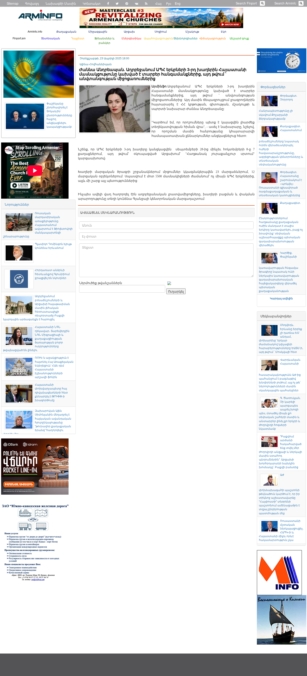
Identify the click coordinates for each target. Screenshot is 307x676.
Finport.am (19, 38)
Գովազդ (32, 3)
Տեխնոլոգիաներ (186, 38)
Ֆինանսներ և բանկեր (104, 40)
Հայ (158, 3)
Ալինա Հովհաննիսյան (96, 64)
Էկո (223, 31)
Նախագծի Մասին (61, 3)
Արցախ (129, 31)
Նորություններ (17, 204)
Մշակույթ (192, 31)
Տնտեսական (50, 38)
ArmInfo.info (35, 31)
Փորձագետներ (272, 86)
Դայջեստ (77, 38)
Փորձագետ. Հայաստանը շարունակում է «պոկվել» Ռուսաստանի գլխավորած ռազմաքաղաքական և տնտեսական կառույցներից (280, 183)
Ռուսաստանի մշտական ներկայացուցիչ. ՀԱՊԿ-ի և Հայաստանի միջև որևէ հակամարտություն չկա (281, 530)
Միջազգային (97, 31)
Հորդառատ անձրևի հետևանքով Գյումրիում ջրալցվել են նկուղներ (52, 273)
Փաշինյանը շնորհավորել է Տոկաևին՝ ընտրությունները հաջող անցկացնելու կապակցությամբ (59, 114)
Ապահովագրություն (158, 38)
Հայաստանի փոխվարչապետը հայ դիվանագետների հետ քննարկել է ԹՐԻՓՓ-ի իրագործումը (51, 392)
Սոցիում (161, 31)
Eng (177, 3)
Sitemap (12, 3)
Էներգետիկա (131, 38)
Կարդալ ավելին (281, 298)
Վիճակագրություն (212, 38)
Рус (168, 3)
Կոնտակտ (91, 3)
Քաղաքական (66, 31)
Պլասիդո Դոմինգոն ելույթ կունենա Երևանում (53, 245)
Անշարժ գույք (239, 38)
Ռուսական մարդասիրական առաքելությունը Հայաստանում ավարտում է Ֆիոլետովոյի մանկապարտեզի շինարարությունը (38, 224)
